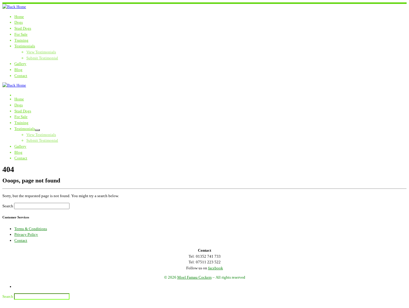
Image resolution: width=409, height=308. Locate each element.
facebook (215, 268)
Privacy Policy (26, 234)
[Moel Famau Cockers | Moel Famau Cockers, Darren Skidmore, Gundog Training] (14, 6)
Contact (20, 240)
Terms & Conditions (30, 229)
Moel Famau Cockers (194, 277)
